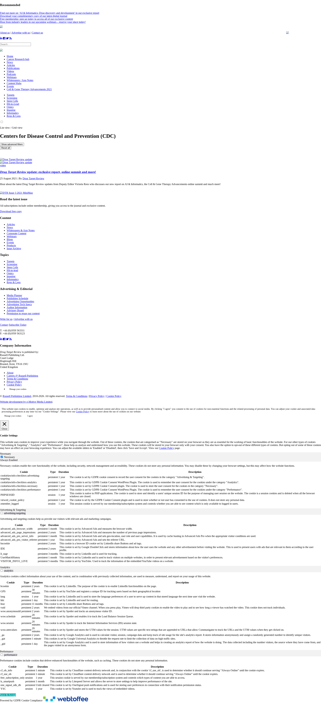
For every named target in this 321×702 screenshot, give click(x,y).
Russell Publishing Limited (17, 396)
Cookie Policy (14, 384)
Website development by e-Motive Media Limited (26, 401)
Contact (4, 324)
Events (10, 242)
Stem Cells (12, 101)
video (3, 165)
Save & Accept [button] (8, 694)
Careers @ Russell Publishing (22, 375)
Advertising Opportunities (20, 301)
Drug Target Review (33, 178)
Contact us (37, 32)
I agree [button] (30, 416)
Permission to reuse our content (23, 313)
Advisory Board (15, 310)
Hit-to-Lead (13, 104)
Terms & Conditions (17, 378)
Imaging (11, 110)
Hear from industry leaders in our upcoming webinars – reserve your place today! (43, 22)
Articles (11, 224)
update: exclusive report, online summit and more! (48, 172)
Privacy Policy (14, 381)
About (10, 372)
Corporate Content (16, 233)
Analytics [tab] (5, 567)
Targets (10, 95)
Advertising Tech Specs (19, 304)
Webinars (12, 236)
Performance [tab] (6, 651)
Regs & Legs (14, 116)
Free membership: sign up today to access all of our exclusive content (36, 19)
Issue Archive (14, 248)
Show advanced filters (12, 144)
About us (5, 32)
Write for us (6, 319)
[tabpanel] (160, 485)
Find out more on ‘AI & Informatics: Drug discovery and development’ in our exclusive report (49, 13)
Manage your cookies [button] (17, 389)
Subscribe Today (18, 324)
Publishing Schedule (17, 298)
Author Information (17, 307)
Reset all (5, 148)
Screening (12, 98)
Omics (10, 107)
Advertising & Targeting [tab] (13, 509)
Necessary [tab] (5, 453)
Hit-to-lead (12, 270)
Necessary (9, 457)
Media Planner (14, 295)
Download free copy (11, 211)
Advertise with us (20, 32)
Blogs (10, 239)
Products (11, 245)
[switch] (2, 513)
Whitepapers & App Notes (21, 230)
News (10, 227)
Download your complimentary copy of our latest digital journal (33, 16)
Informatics (13, 113)
